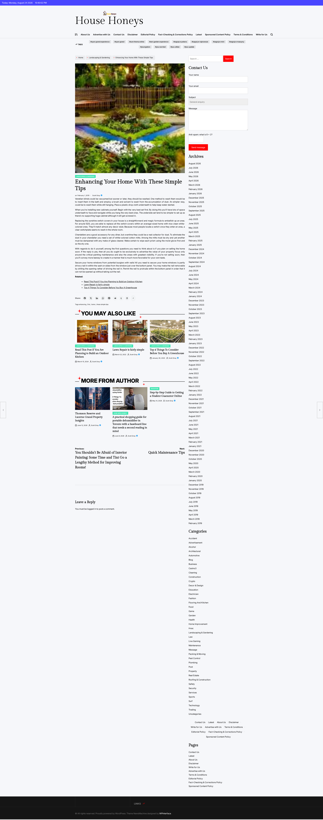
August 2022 (195, 365)
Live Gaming (194, 641)
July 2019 (193, 502)
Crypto (192, 581)
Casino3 (192, 568)
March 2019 (194, 519)
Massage (193, 649)
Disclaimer (133, 34)
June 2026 (194, 172)
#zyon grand (119, 42)
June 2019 (193, 506)
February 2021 (195, 442)
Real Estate (194, 675)
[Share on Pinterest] (109, 298)
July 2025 (193, 219)
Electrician (193, 594)
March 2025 (194, 236)
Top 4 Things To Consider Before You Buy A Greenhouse (110, 287)
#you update (189, 47)
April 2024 (194, 283)
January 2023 (195, 343)
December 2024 (196, 249)
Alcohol (192, 547)
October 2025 (195, 206)
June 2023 (194, 322)
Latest (199, 34)
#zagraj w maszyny (236, 42)
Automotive (194, 555)
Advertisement (195, 542)
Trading (192, 709)
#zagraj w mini (218, 42)
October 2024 (195, 257)
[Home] (80, 60)
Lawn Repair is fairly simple (97, 284)
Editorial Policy (148, 34)
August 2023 (195, 317)
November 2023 (196, 305)
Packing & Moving (197, 654)
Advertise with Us (101, 34)
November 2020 (196, 454)
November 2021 (196, 403)
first (88, 304)
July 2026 (193, 168)
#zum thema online (136, 42)
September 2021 (196, 412)
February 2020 (196, 476)
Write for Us (261, 34)
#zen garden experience (158, 42)
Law (191, 637)
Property (193, 671)
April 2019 (193, 514)
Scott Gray (96, 195)
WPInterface (165, 813)
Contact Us (118, 34)
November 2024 (196, 253)
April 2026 (194, 180)
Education (154, 388)
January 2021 (195, 446)
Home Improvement (120, 413)
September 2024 (197, 262)
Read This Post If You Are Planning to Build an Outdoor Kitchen (113, 281)
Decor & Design (196, 585)
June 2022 (194, 373)
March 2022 (194, 386)
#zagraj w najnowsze (200, 42)
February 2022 (196, 390)
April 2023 (194, 330)
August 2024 (195, 266)
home (93, 304)
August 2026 (195, 163)
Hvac (191, 628)
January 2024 (195, 296)
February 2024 (196, 292)
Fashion (192, 598)
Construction (195, 577)
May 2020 (193, 463)
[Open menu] (76, 34)
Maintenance (195, 645)
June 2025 (194, 223)
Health (192, 619)
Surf (191, 701)
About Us (85, 34)
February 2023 (196, 339)
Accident (193, 538)
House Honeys (109, 21)
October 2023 (195, 309)
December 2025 (196, 197)
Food (191, 607)
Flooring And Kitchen (198, 602)
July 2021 (193, 420)
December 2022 (196, 347)
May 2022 (193, 377)
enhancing (82, 304)
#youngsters (145, 47)
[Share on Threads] (127, 298)
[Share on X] (90, 298)
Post (191, 667)
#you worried (160, 47)
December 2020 (196, 450)
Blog (191, 560)
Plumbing (193, 662)
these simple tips (102, 304)
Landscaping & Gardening (85, 176)
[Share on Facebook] (84, 298)
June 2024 (194, 275)
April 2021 (193, 433)
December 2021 (196, 399)
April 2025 (193, 232)
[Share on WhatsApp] (103, 298)
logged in (91, 509)
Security (192, 688)
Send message (198, 147)
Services (193, 692)
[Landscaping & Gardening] (99, 60)
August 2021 (194, 416)
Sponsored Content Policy (217, 34)
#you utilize (175, 47)
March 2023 (194, 335)
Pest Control (194, 658)
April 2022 (194, 382)
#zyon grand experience (100, 42)
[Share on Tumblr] (121, 298)
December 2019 (196, 484)
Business (193, 564)
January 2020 (195, 480)
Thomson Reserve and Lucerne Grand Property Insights (89, 417)
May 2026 (193, 176)
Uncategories (195, 714)
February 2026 (196, 189)
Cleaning (193, 572)
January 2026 (195, 193)
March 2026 (194, 185)
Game (191, 611)
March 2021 (194, 437)
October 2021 (195, 407)
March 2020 (194, 472)
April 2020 (194, 467)
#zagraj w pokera (180, 42)
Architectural (195, 551)
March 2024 (194, 287)
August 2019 (194, 497)
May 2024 (193, 279)
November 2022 (196, 352)
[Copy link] (133, 298)
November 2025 (196, 202)
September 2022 (197, 360)
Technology (194, 705)
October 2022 (195, 356)
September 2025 (196, 210)
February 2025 (195, 240)
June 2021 (193, 424)
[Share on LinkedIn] (97, 298)
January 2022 (195, 394)
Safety (192, 684)
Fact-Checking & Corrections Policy (175, 34)
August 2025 (195, 215)
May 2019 (193, 510)
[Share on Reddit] (115, 298)
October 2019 (195, 493)
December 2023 (196, 300)
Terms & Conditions (243, 34)
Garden (192, 615)
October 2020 (195, 459)
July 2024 (193, 270)
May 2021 (193, 429)
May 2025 (193, 227)
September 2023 (197, 313)
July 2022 (193, 369)
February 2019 (195, 523)
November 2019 (196, 489)
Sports (192, 697)
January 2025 (195, 245)
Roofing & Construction (199, 679)
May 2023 (193, 326)
